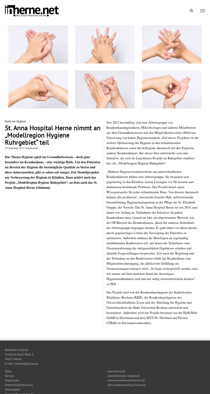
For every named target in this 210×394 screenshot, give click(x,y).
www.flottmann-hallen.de (123, 376)
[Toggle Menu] (203, 10)
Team (8, 371)
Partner (9, 376)
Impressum (12, 380)
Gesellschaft (32, 148)
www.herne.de (116, 371)
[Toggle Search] (191, 10)
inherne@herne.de (26, 364)
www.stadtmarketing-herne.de (126, 385)
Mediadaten (12, 389)
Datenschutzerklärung (19, 385)
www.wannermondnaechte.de (126, 380)
